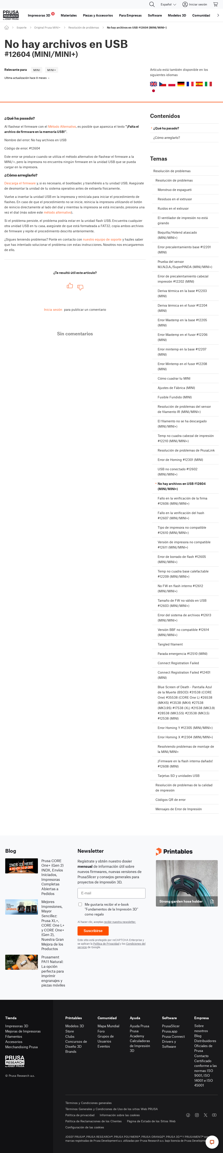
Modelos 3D (74, 1026)
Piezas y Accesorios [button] (98, 15)
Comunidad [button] (201, 15)
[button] (153, 84)
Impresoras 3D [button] (41, 14)
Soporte (22, 27)
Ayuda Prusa (139, 1026)
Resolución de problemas (83, 27)
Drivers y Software (169, 1043)
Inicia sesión (53, 309)
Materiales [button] (69, 15)
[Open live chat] (212, 1142)
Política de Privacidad (106, 943)
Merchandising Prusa (21, 1047)
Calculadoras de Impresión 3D (140, 1046)
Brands (70, 1051)
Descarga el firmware (20, 183)
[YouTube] (214, 1115)
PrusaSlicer (171, 1026)
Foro (101, 1031)
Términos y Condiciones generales (88, 1103)
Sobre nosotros (201, 1028)
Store (69, 1031)
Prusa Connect (173, 1036)
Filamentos (13, 1036)
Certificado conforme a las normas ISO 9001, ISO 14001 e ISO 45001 (205, 1073)
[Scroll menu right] (218, 15)
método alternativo (57, 212)
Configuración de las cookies (84, 1127)
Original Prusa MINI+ (47, 27)
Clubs (69, 1036)
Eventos (104, 1046)
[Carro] (215, 4)
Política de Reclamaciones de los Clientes (93, 1121)
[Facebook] (188, 1115)
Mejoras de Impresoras (23, 1031)
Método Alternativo (62, 126)
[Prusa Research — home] (11, 15)
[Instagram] (196, 1115)
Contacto (201, 1056)
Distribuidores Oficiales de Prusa (205, 1046)
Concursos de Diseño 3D (76, 1043)
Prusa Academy (137, 1033)
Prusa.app (169, 1031)
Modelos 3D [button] (177, 15)
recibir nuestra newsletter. (120, 922)
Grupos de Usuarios (106, 1038)
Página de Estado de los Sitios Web (151, 1121)
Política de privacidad (80, 1115)
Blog (197, 1036)
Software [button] (155, 15)
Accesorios (13, 1041)
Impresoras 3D (16, 1026)
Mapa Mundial (108, 1026)
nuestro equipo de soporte (102, 239)
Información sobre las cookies (120, 1115)
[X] (205, 1115)
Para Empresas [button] (130, 15)
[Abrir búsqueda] (152, 4)
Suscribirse (93, 931)
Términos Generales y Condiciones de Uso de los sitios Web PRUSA (111, 1109)
